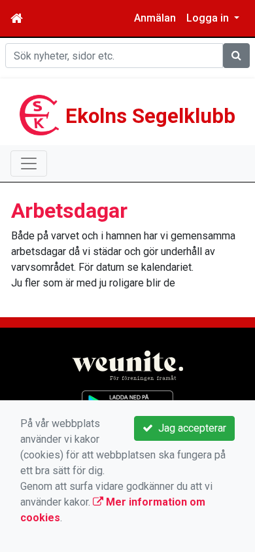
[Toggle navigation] (28, 163)
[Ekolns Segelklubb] (39, 114)
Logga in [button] (208, 18)
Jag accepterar (189, 428)
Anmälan (155, 18)
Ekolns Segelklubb (150, 116)
